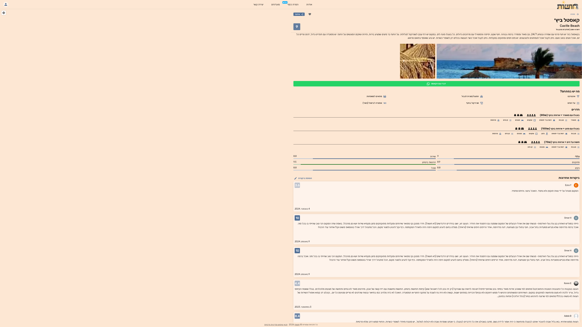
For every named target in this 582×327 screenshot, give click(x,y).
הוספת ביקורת (305, 178)
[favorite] (310, 14)
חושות (297, 324)
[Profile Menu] (5, 4)
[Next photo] (403, 61)
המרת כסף (293, 4)
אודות (309, 4)
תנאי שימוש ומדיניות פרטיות (276, 324)
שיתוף (297, 14)
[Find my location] (4, 13)
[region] (145, 165)
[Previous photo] (578, 61)
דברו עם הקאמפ (438, 83)
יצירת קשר (258, 4)
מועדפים (275, 4)
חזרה (572, 14)
